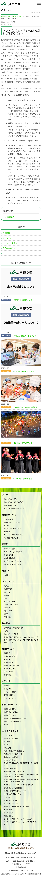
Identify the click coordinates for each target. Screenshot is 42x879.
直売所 (5, 544)
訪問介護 (7, 607)
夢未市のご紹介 (9, 549)
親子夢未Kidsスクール (11, 522)
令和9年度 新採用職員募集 (14, 628)
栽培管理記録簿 (9, 656)
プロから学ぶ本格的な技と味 (26, 407)
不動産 (6, 614)
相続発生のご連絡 (10, 709)
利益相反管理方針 (10, 768)
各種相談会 (8, 617)
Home (3, 16)
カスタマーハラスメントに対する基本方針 (19, 785)
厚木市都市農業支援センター (14, 508)
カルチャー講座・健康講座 (13, 535)
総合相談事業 (8, 662)
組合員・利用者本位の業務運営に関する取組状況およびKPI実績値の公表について (21, 780)
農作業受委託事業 (10, 669)
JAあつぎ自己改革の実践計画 (14, 751)
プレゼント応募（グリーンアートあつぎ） (18, 819)
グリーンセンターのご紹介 (13, 552)
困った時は (8, 810)
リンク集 (7, 797)
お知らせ (9, 16)
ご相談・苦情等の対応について (15, 791)
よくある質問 (8, 813)
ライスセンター (9, 672)
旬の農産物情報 (9, 558)
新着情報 (6, 233)
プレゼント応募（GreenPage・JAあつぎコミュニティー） (20, 823)
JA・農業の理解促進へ (12, 538)
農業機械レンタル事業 (11, 665)
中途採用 (7, 631)
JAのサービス (8, 581)
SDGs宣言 (7, 748)
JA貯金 (6, 586)
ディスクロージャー (11, 803)
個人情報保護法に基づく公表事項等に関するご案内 (21, 764)
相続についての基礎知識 (12, 721)
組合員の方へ (8, 648)
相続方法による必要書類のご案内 (15, 718)
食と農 (5, 494)
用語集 (6, 724)
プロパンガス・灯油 (11, 604)
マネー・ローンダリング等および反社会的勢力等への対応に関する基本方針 (21, 775)
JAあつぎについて (10, 730)
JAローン (7, 592)
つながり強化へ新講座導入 (25, 371)
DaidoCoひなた (9, 519)
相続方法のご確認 (10, 715)
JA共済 (6, 595)
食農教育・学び (9, 514)
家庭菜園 (7, 532)
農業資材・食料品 (10, 601)
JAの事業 (7, 745)
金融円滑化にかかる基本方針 (14, 771)
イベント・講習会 (10, 243)
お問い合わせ (8, 816)
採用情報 (6, 623)
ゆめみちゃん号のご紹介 (12, 564)
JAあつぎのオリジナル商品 (13, 502)
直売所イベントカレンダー (13, 561)
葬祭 (5, 598)
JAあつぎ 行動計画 (11, 634)
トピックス (7, 238)
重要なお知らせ (18, 16)
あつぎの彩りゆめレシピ (12, 528)
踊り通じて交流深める (23, 443)
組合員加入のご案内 (11, 800)
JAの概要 (7, 741)
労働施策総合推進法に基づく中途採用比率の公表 (21, 637)
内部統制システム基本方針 (13, 754)
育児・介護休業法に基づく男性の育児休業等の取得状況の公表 (21, 641)
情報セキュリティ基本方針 (13, 788)
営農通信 (7, 659)
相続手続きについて (11, 704)
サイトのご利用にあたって (13, 794)
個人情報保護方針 (10, 760)
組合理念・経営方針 (11, 738)
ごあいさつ (8, 735)
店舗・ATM (7, 570)
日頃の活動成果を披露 (23, 478)
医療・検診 (8, 611)
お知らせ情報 (8, 555)
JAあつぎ (11, 3)
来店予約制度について (23, 300)
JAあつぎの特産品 (10, 499)
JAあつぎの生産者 (10, 505)
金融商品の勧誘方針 (11, 757)
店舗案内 (10, 217)
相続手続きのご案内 (11, 712)
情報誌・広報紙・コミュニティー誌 (16, 806)
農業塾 (6, 525)
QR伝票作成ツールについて (25, 336)
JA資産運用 (8, 589)
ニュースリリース (10, 253)
